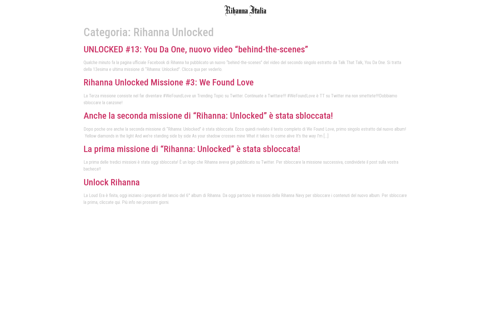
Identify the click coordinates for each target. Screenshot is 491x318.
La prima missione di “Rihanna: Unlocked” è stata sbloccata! (192, 148)
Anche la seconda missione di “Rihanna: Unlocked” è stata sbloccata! (208, 115)
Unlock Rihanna (112, 182)
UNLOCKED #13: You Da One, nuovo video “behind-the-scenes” (196, 49)
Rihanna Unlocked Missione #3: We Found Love (169, 82)
